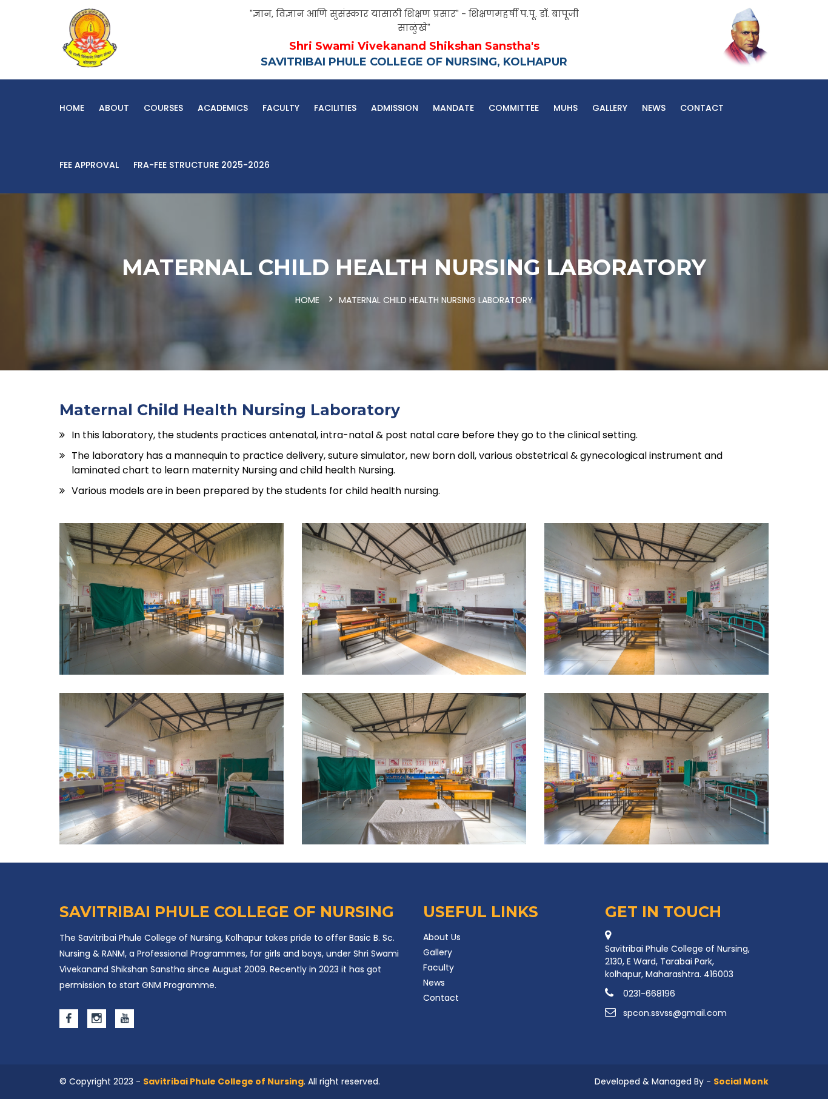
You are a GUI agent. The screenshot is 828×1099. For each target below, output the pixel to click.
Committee (514, 108)
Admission (394, 108)
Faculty (280, 108)
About (114, 108)
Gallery (609, 108)
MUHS (565, 108)
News (654, 108)
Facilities (335, 108)
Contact (702, 108)
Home (71, 108)
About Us (442, 937)
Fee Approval (89, 165)
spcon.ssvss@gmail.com (675, 1013)
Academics (223, 108)
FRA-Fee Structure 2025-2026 (201, 165)
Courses (163, 108)
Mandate (453, 108)
